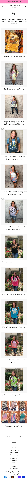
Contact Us (14, 462)
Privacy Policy (14, 454)
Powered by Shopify (14, 474)
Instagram (15, 468)
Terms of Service (14, 450)
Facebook (15, 466)
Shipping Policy (14, 458)
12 (20, 436)
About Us (14, 460)
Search (14, 448)
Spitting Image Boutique (14, 6)
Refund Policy (14, 452)
